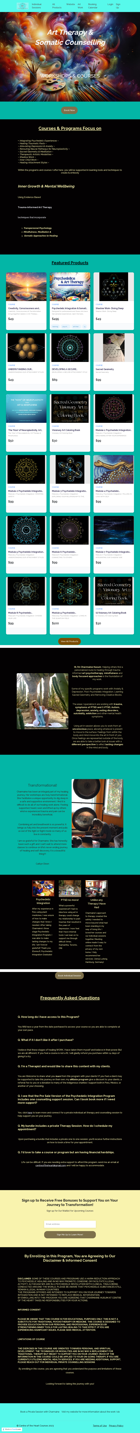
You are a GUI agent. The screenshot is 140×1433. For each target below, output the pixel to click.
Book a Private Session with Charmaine (39, 1411)
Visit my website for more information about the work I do (91, 1411)
